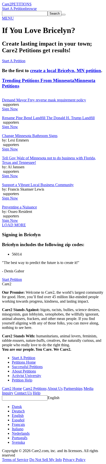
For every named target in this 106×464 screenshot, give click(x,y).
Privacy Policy (74, 460)
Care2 (6, 4)
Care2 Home (12, 388)
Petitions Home (24, 362)
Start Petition (12, 279)
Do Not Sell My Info (45, 460)
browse (31, 8)
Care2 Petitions (35, 388)
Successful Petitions (27, 367)
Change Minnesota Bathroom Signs (29, 136)
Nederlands (21, 433)
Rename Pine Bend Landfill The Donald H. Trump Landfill (48, 118)
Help (36, 393)
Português (19, 438)
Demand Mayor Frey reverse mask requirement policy (44, 100)
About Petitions (24, 371)
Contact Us (23, 393)
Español (18, 420)
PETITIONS (21, 4)
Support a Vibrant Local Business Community (38, 185)
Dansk (17, 407)
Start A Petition (13, 8)
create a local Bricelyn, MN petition (65, 70)
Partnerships (73, 388)
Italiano (17, 429)
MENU (8, 18)
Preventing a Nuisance (19, 207)
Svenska (18, 442)
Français (18, 424)
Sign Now (10, 109)
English (53, 398)
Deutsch (18, 411)
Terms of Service (15, 460)
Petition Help (22, 380)
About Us (55, 388)
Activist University (26, 376)
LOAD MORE (14, 225)
